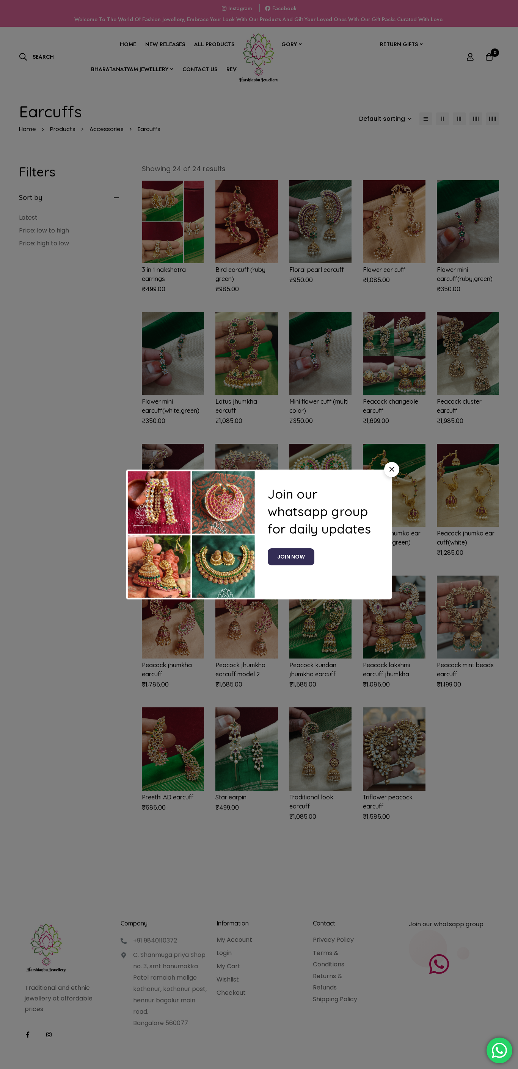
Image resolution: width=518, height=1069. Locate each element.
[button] (391, 469)
